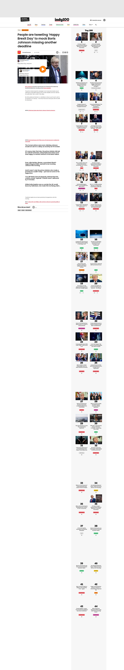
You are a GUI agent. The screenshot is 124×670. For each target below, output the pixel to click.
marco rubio (82, 371)
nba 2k (96, 432)
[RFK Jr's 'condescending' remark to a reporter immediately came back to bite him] (96, 176)
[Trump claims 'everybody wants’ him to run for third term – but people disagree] (82, 197)
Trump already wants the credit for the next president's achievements (96, 106)
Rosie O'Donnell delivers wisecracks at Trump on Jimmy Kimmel (82, 324)
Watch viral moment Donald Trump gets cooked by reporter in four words (81, 405)
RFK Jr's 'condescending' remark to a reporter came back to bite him (96, 185)
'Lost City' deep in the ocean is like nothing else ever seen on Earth (96, 345)
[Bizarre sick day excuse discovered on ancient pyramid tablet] (96, 520)
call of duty (82, 452)
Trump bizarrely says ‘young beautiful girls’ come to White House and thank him (81, 649)
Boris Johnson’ (28, 86)
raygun (81, 88)
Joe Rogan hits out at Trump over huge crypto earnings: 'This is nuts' (96, 127)
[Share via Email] (67, 52)
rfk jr (82, 168)
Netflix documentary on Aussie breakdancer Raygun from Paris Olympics (81, 84)
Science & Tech (59, 24)
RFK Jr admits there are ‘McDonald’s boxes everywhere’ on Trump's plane (81, 164)
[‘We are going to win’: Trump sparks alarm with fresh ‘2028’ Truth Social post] (82, 336)
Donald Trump (95, 290)
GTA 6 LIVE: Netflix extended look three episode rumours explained (96, 46)
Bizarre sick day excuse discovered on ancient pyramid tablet (95, 529)
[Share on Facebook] (63, 52)
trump (82, 653)
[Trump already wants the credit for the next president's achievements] (96, 96)
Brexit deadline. (47, 88)
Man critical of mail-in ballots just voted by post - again (81, 587)
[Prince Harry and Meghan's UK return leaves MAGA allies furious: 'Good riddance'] (82, 256)
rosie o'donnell (81, 328)
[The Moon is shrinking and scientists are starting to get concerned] (96, 234)
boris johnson (25, 30)
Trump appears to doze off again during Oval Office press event (81, 127)
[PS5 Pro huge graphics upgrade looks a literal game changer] (96, 661)
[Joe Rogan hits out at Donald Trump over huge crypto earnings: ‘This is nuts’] (96, 118)
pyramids (96, 533)
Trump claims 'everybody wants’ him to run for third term (82, 206)
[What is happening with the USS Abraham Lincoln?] (82, 418)
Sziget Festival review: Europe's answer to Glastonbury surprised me (96, 588)
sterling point (96, 614)
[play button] (43, 69)
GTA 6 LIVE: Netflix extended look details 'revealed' (81, 529)
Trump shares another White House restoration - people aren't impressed (96, 366)
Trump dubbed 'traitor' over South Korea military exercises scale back (82, 609)
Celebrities (76, 24)
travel (96, 592)
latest (23, 210)
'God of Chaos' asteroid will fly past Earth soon (96, 264)
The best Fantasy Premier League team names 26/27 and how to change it (96, 84)
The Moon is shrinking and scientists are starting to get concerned (96, 243)
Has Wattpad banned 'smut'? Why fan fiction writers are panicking (96, 486)
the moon (96, 248)
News (36, 24)
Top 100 (29, 24)
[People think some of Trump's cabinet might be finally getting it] (96, 197)
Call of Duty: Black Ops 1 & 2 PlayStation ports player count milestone (81, 449)
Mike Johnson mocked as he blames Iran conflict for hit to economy (82, 507)
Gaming (43, 24)
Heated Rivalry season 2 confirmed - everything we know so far (96, 648)
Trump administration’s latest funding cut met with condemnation (96, 324)
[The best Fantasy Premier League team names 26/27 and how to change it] (96, 75)
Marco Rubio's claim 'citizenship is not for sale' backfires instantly (81, 366)
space (96, 270)
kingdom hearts (81, 109)
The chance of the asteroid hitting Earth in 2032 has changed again (82, 287)
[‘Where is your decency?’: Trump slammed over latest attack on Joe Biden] (82, 477)
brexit (19, 210)
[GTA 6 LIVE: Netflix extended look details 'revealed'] (82, 520)
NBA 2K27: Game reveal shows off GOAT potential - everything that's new (96, 427)
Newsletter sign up (96, 20)
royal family (82, 270)
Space (82, 290)
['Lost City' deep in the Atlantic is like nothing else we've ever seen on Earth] (96, 336)
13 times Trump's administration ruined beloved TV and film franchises (81, 46)
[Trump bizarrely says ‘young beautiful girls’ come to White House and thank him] (82, 639)
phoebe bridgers (82, 188)
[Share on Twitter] (65, 52)
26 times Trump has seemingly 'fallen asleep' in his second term (96, 449)
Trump (50, 24)
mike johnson (81, 512)
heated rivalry (95, 653)
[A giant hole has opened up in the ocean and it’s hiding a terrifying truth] (82, 234)
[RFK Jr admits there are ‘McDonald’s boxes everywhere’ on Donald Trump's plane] (82, 155)
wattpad (96, 490)
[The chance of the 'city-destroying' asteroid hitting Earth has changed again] (82, 278)
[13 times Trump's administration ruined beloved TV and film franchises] (82, 36)
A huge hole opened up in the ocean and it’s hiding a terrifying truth (82, 243)
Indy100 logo (62, 20)
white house (82, 50)
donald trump (95, 109)
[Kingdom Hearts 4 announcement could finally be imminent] (82, 96)
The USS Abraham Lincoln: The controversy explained (82, 427)
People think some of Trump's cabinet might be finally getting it (95, 206)
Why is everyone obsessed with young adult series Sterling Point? (96, 610)
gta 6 (96, 50)
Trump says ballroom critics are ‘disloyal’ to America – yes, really (95, 287)
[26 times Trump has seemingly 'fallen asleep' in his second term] (96, 440)
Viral (68, 24)
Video (83, 24)
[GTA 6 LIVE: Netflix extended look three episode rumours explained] (96, 36)
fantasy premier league (96, 88)
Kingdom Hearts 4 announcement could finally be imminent (82, 105)
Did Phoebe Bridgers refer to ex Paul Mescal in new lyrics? (82, 185)
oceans (81, 248)
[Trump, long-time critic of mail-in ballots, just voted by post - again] (82, 579)
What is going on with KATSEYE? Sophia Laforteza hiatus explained (96, 405)
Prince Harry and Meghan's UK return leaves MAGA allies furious (81, 265)
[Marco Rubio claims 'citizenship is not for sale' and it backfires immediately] (82, 357)
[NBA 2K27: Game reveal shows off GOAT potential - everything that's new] (96, 418)
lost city (95, 349)
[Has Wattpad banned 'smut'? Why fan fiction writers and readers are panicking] (96, 477)
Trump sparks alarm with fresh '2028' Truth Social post (82, 345)
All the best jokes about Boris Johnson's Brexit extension (41, 110)
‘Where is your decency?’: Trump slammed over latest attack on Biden (82, 486)
